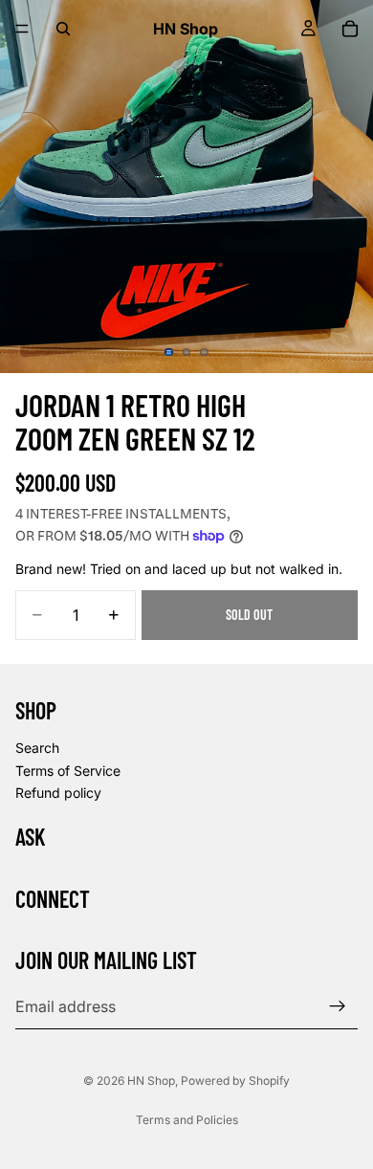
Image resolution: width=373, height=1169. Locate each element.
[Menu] (22, 29)
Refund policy (58, 792)
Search (37, 747)
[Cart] (350, 29)
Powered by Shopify (235, 1080)
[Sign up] (338, 1006)
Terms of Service (68, 769)
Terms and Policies (187, 1120)
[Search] (63, 29)
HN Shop (151, 1080)
